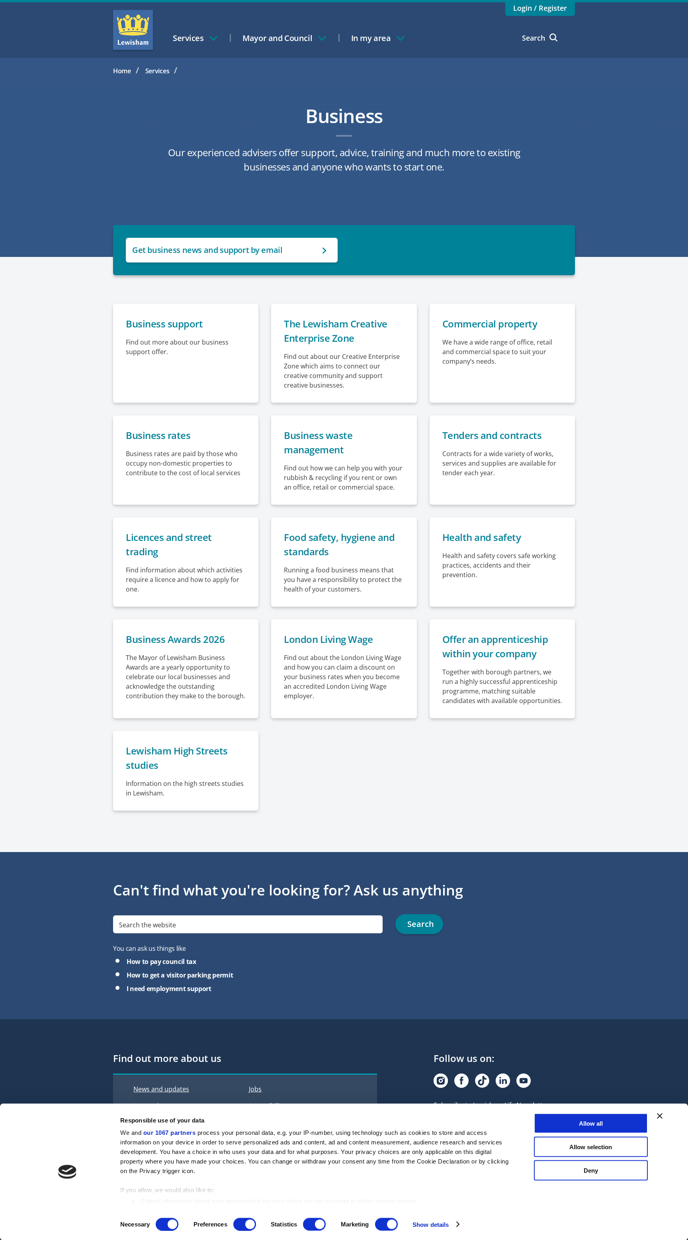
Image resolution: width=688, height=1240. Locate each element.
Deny (591, 1170)
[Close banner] (660, 1116)
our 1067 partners (169, 1132)
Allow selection (590, 1146)
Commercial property (490, 323)
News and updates (161, 1089)
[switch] (244, 1224)
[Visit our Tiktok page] (482, 1080)
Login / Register (540, 8)
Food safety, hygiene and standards (339, 544)
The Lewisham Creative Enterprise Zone (335, 331)
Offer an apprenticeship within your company (495, 646)
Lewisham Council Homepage (133, 30)
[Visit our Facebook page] (461, 1080)
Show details (430, 1224)
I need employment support (169, 988)
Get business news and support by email (207, 250)
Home (122, 71)
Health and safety (481, 537)
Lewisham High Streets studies (177, 758)
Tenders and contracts (492, 435)
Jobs (255, 1089)
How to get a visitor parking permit (180, 975)
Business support (164, 323)
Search (533, 38)
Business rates (158, 435)
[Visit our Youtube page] (523, 1080)
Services (157, 71)
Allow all (591, 1123)
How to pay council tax (161, 961)
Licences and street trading (169, 544)
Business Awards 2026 (175, 639)
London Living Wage (328, 639)
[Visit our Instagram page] (441, 1080)
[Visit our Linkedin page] (503, 1080)
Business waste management (318, 442)
